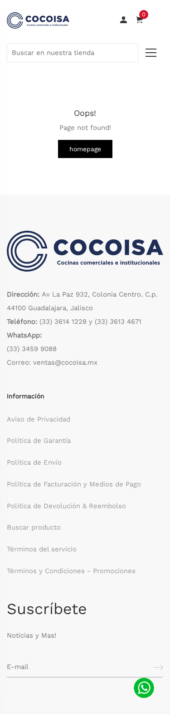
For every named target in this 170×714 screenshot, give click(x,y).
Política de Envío (34, 462)
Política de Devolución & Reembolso (66, 506)
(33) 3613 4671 (118, 321)
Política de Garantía (39, 440)
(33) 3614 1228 (63, 321)
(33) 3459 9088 (32, 349)
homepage (85, 149)
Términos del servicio (42, 549)
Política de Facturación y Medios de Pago (74, 484)
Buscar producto (34, 527)
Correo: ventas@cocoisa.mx (52, 362)
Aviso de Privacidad (38, 419)
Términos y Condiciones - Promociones (71, 571)
